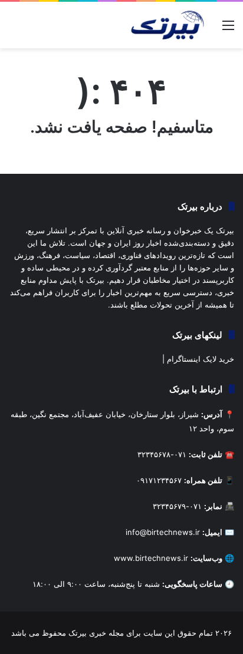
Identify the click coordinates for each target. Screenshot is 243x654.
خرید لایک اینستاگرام (200, 359)
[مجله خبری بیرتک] (166, 25)
